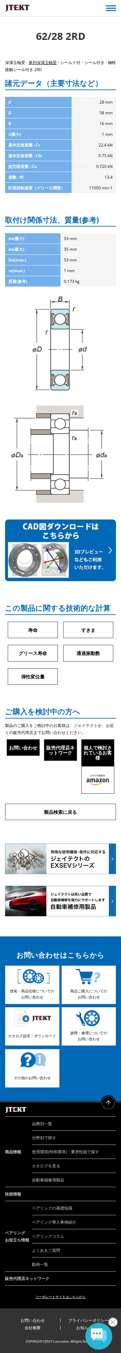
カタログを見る (46, 1166)
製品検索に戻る (60, 812)
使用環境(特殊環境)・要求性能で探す (65, 1152)
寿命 (33, 630)
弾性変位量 (33, 676)
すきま (88, 630)
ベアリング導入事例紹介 (54, 1222)
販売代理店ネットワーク (60, 750)
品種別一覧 (42, 1123)
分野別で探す (44, 1138)
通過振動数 (88, 653)
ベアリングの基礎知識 (52, 1208)
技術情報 (13, 1194)
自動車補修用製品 (48, 1180)
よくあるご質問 (46, 1250)
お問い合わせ (23, 747)
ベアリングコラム (48, 1236)
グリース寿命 (33, 653)
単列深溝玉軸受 (43, 62)
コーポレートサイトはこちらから (60, 1296)
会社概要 (33, 1328)
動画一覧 (40, 1264)
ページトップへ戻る (108, 1102)
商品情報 (13, 1152)
